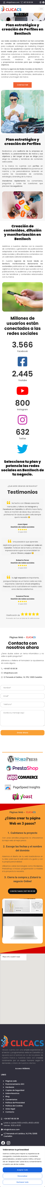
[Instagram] (8, 1143)
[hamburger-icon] (41, 8)
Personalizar (22, 1176)
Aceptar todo (22, 1170)
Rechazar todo (23, 1182)
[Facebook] (3, 1143)
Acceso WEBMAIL (22, 1068)
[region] (22, 1166)
